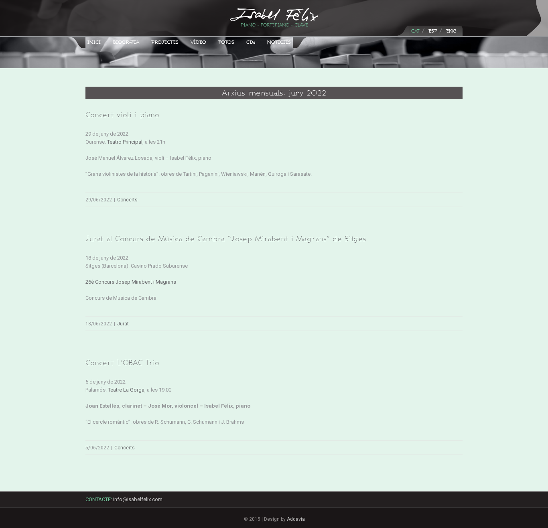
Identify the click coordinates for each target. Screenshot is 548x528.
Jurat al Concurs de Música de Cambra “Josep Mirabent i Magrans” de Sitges (225, 238)
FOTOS (226, 42)
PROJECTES (165, 42)
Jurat (123, 324)
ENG (451, 31)
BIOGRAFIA (126, 42)
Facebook (424, 501)
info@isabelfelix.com (137, 499)
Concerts (127, 200)
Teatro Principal (124, 142)
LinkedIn (439, 503)
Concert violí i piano (122, 114)
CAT (415, 31)
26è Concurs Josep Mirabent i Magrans (130, 282)
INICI (94, 42)
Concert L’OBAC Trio (122, 362)
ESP (432, 31)
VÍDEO (198, 42)
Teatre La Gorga (126, 390)
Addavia (296, 519)
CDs (250, 42)
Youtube (453, 505)
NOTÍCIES (279, 42)
